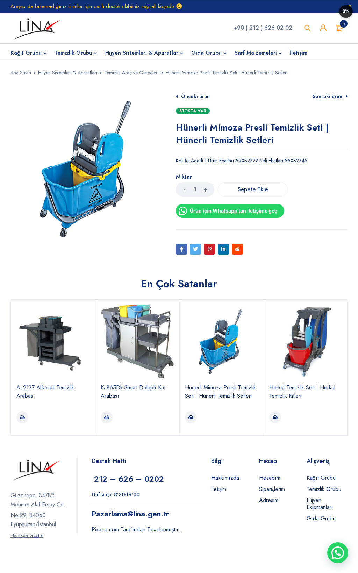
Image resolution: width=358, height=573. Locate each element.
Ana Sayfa (20, 72)
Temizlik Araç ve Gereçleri (131, 72)
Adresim (268, 500)
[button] (337, 552)
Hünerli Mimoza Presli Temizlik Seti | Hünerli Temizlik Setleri (220, 392)
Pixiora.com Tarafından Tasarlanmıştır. (136, 530)
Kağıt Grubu (321, 478)
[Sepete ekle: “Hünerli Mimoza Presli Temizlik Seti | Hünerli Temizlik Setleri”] (191, 417)
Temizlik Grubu (324, 489)
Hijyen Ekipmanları (320, 503)
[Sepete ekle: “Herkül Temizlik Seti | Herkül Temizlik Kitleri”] (275, 417)
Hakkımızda (225, 478)
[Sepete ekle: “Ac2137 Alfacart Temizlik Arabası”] (22, 417)
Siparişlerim (272, 489)
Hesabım (269, 478)
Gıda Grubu (321, 518)
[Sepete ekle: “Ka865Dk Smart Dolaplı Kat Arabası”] (107, 417)
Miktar (184, 177)
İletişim (218, 489)
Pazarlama (130, 513)
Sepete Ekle (253, 189)
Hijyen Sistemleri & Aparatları (67, 72)
